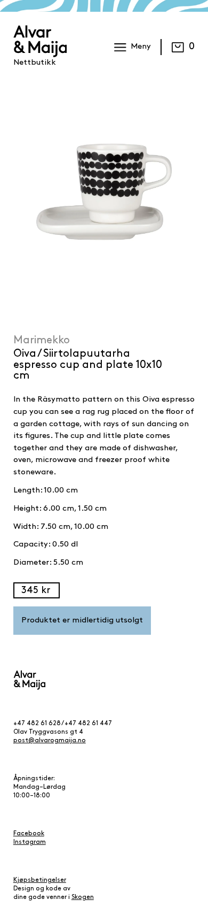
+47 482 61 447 (88, 723)
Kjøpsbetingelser (39, 880)
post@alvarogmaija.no (49, 740)
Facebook (28, 833)
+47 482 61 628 (37, 723)
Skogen (82, 897)
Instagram (29, 842)
